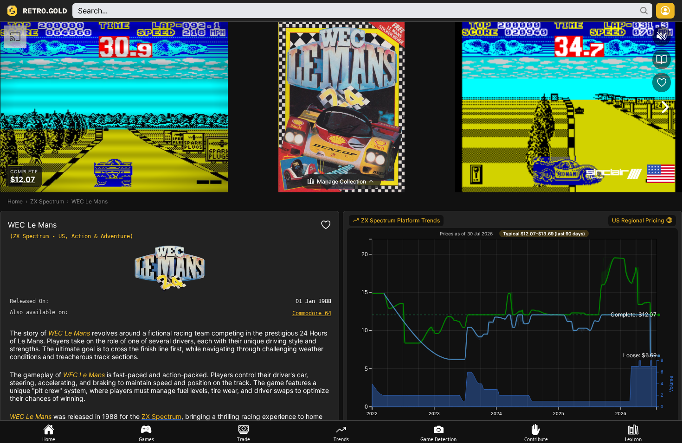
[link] (311, 313)
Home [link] (15, 201)
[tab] (48, 432)
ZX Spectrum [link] (47, 201)
